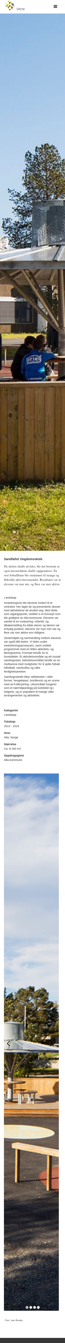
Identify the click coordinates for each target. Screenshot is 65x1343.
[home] (15, 7)
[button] (55, 6)
